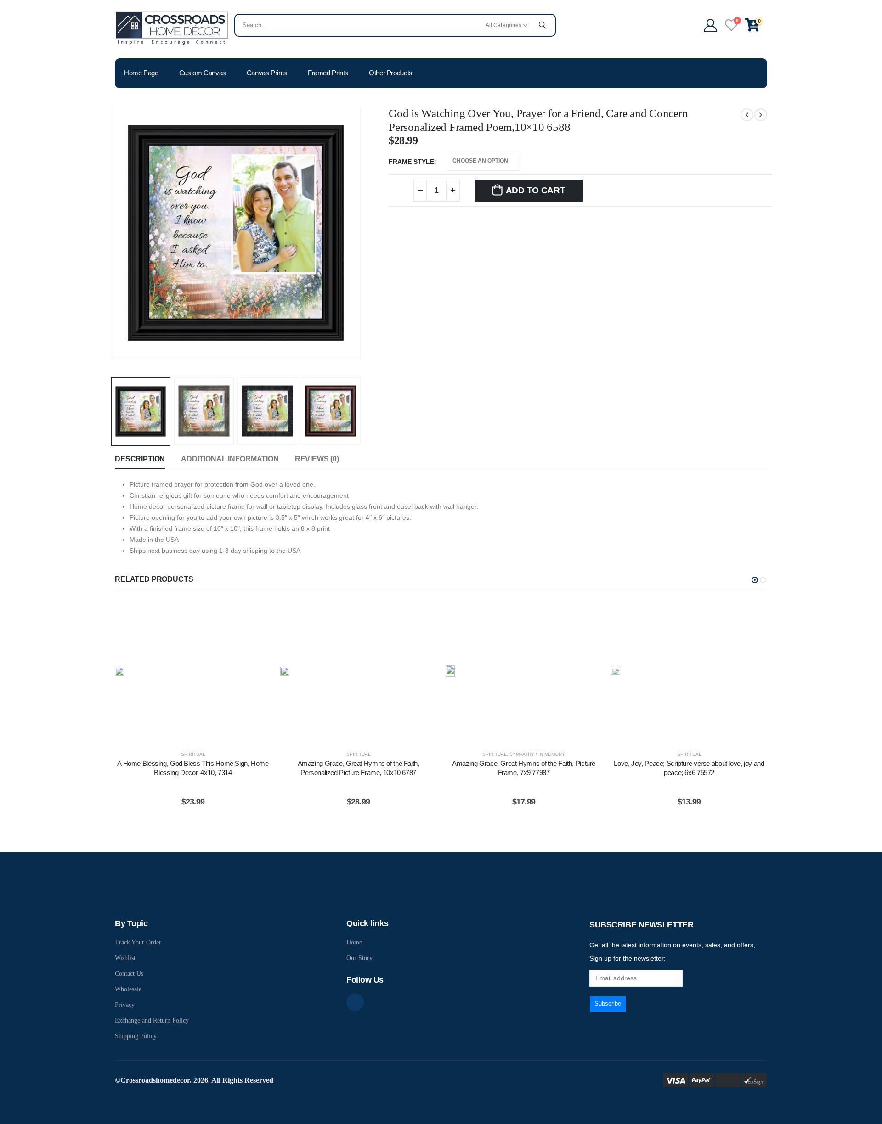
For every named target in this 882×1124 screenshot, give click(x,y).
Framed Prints (328, 73)
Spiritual (193, 754)
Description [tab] (140, 459)
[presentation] (112, 233)
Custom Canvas (202, 73)
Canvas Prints (267, 73)
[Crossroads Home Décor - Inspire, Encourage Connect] (172, 27)
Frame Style (411, 161)
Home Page (141, 73)
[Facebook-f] (355, 1002)
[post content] (193, 671)
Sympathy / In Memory (537, 754)
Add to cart (535, 190)
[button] (755, 580)
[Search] (542, 25)
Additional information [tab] (229, 459)
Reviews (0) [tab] (317, 459)
